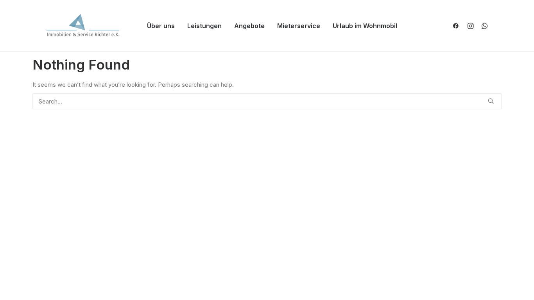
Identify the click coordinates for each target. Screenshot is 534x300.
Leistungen (204, 26)
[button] (457, 26)
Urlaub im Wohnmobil (365, 26)
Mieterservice (298, 26)
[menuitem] (161, 26)
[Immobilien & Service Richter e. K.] (83, 26)
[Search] (267, 101)
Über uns (161, 26)
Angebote (249, 26)
